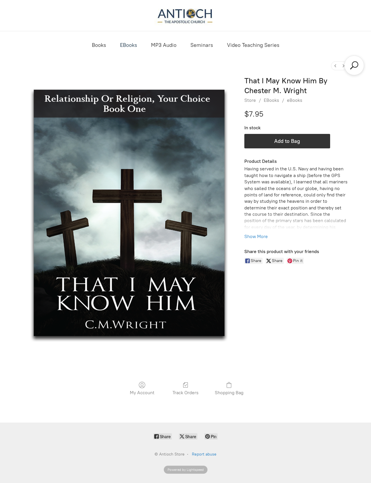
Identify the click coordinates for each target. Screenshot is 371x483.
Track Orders (185, 392)
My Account (142, 392)
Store (250, 100)
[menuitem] (335, 66)
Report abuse (204, 454)
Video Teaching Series (253, 45)
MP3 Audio (164, 45)
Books (99, 45)
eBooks (294, 100)
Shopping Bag (229, 392)
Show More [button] (256, 236)
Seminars (201, 45)
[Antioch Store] (185, 15)
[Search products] (354, 65)
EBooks (128, 45)
